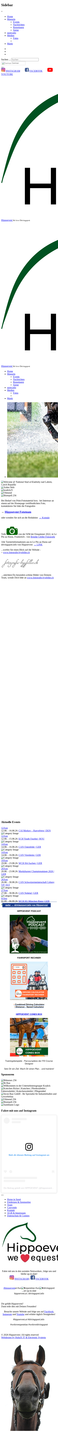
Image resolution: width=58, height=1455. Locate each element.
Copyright (12, 1207)
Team (9, 1205)
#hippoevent (9, 1288)
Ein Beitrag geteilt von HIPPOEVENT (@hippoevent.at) (29, 1188)
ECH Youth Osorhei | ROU (31, 838)
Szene (16, 30)
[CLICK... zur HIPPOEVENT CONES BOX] (29, 1055)
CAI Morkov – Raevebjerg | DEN (35, 830)
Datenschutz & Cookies (18, 1215)
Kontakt (11, 1210)
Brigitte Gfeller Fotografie (43, 537)
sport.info (11, 33)
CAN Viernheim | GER (30, 855)
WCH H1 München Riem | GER (34, 901)
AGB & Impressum (16, 1213)
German (15, 63)
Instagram (7, 1314)
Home (10, 16)
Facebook (49, 1311)
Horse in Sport (14, 1199)
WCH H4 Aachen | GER (30, 863)
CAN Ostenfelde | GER (30, 847)
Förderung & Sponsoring (19, 1202)
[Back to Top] (2, 1195)
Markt (10, 43)
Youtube (20, 1314)
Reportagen (18, 27)
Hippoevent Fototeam (18, 511)
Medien (10, 35)
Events (16, 22)
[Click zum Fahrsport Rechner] (29, 999)
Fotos (15, 38)
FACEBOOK (36, 71)
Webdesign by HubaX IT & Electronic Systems (23, 1337)
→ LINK (38, 544)
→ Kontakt (44, 517)
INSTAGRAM (13, 71)
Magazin (11, 19)
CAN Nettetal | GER (28, 893)
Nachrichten (19, 24)
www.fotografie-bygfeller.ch (16, 552)
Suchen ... (6, 59)
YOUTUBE (7, 74)
